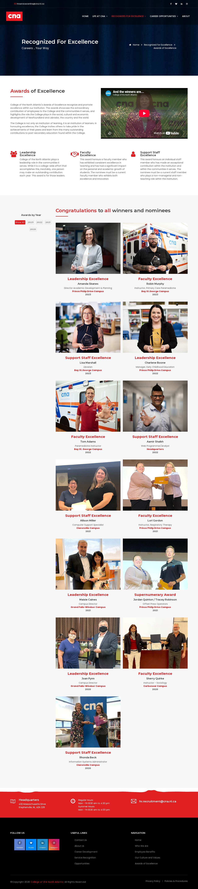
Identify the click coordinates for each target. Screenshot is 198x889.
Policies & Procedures (176, 881)
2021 (48, 222)
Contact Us (81, 840)
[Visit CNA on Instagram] (187, 3)
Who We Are (141, 845)
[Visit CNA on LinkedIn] (182, 3)
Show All (20, 222)
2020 (33, 229)
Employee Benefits (145, 851)
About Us (79, 845)
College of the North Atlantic (48, 881)
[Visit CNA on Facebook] (171, 3)
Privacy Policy (153, 881)
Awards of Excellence (146, 863)
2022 (39, 222)
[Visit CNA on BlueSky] (176, 3)
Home (85, 16)
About (186, 16)
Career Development (86, 851)
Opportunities (82, 863)
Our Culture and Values (147, 857)
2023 (31, 222)
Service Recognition (85, 857)
